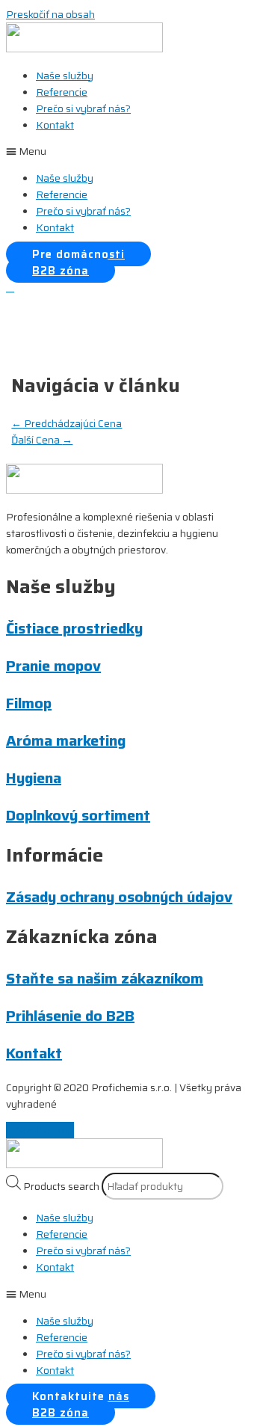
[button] (134, 151)
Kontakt (55, 125)
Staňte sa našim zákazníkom (104, 978)
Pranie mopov (53, 666)
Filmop (29, 703)
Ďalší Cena (41, 440)
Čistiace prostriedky (74, 628)
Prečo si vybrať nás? (83, 108)
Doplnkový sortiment (78, 815)
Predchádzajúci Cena (66, 423)
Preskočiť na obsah (50, 14)
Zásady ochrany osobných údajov (119, 897)
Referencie (61, 92)
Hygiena (33, 778)
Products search (61, 1186)
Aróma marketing (66, 740)
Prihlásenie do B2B (70, 1016)
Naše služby (64, 75)
